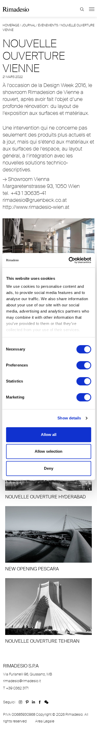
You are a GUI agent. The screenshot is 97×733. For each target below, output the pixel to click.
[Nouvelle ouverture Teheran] (48, 611)
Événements (48, 25)
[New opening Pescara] (48, 539)
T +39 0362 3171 (15, 688)
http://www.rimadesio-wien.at (36, 207)
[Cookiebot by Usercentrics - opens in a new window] (69, 260)
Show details (69, 418)
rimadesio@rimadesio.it (22, 681)
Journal (28, 25)
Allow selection (48, 451)
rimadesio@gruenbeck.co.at (35, 200)
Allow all (48, 434)
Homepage (11, 25)
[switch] (83, 365)
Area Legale (44, 721)
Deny (48, 468)
